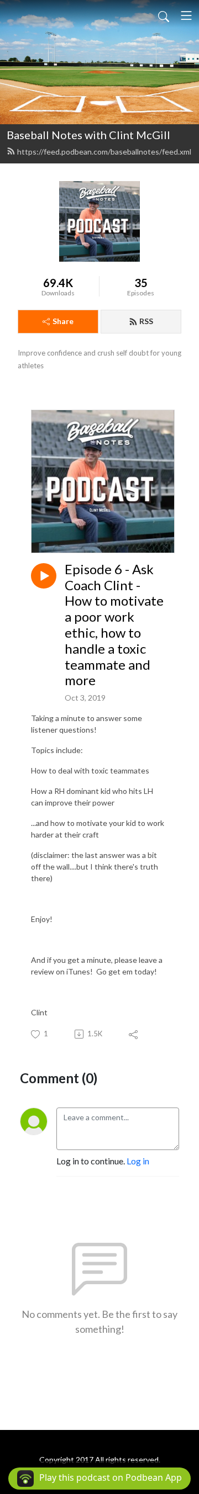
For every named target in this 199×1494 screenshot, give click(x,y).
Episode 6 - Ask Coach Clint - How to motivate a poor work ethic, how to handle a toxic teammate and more (114, 624)
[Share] (134, 1034)
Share (63, 321)
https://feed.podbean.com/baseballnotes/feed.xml (104, 151)
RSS (146, 321)
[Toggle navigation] (186, 15)
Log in (138, 1161)
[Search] (164, 15)
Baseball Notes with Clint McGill (88, 134)
